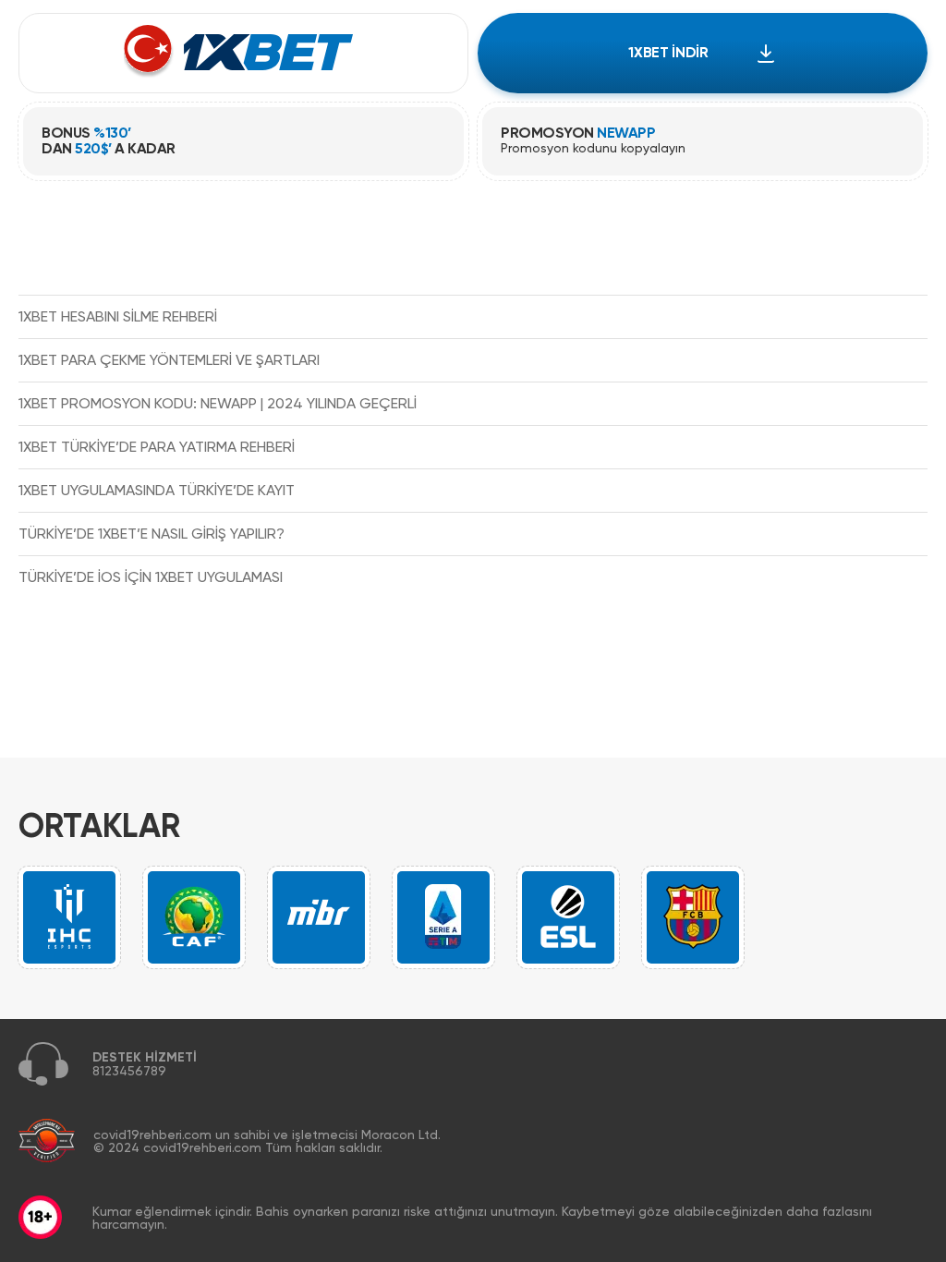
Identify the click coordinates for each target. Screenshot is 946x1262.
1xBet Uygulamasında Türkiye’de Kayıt (156, 490)
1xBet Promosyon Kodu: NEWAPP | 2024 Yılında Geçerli (217, 403)
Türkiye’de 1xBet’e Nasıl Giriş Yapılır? (151, 533)
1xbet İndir (668, 52)
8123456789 (129, 1070)
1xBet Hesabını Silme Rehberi (117, 316)
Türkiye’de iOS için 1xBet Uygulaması (150, 577)
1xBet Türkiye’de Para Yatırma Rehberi (156, 446)
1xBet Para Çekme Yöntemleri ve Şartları (169, 360)
